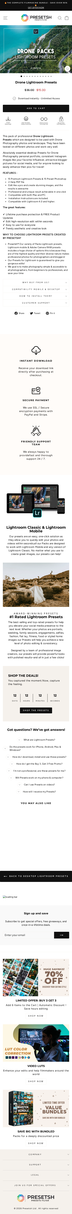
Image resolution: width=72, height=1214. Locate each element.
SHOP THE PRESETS (36, 710)
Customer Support (36, 303)
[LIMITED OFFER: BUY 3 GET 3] (36, 977)
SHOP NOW (36, 1016)
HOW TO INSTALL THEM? (35, 296)
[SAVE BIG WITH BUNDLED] (36, 1108)
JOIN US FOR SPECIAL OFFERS (35, 1185)
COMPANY (35, 1154)
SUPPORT (35, 1165)
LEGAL (35, 1175)
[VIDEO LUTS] (36, 1043)
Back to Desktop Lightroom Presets (38, 876)
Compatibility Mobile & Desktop (36, 289)
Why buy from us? (36, 282)
